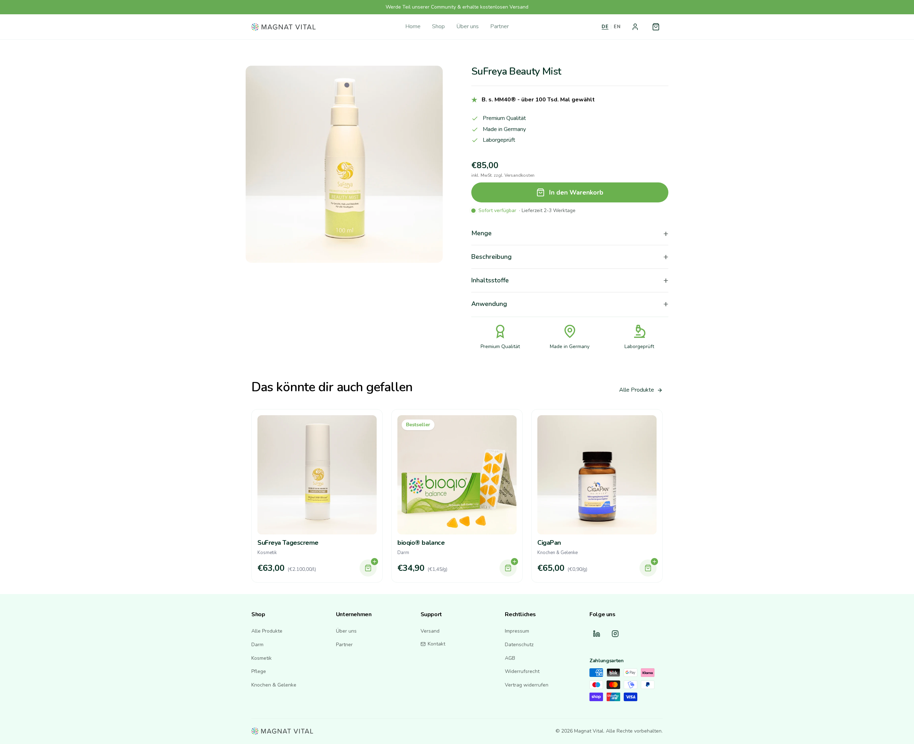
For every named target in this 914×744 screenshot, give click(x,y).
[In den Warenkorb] (368, 568)
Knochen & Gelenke (273, 685)
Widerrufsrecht (522, 671)
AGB (510, 658)
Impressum (517, 631)
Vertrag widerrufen (526, 685)
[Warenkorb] (656, 27)
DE (605, 27)
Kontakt (436, 643)
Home (413, 26)
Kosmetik (261, 658)
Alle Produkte (636, 390)
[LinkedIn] (596, 634)
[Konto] (635, 27)
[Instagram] (615, 634)
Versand (430, 631)
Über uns (467, 26)
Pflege (258, 671)
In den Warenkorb (576, 192)
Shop (438, 26)
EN (617, 27)
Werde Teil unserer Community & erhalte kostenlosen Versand (457, 7)
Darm (257, 644)
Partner (499, 26)
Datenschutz (519, 644)
